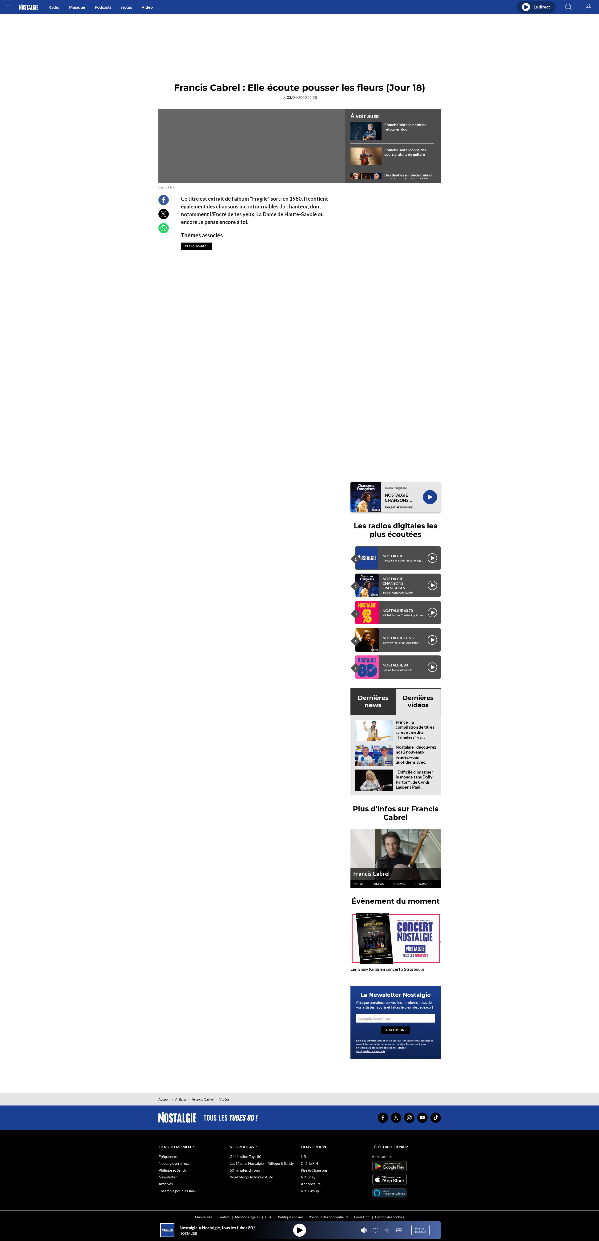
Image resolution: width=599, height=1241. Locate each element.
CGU (268, 1217)
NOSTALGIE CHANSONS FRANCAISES (398, 498)
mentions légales (395, 1047)
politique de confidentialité (370, 1051)
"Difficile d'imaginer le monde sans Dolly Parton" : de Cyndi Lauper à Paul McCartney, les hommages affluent (414, 784)
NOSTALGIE (392, 556)
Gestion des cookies (389, 1217)
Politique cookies (290, 1217)
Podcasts (103, 7)
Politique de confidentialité (328, 1217)
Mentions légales (247, 1217)
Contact (223, 1217)
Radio (53, 7)
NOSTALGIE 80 (395, 665)
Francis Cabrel (371, 873)
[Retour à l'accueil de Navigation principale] (28, 7)
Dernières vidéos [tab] (418, 701)
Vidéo (147, 7)
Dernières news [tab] (373, 701)
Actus (126, 7)
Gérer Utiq (362, 1217)
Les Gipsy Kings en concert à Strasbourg (387, 969)
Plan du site (203, 1217)
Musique (77, 7)
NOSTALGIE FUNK (398, 637)
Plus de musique (420, 1230)
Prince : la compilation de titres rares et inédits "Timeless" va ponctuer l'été (415, 732)
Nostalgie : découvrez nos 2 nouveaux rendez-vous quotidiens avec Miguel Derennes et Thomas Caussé (416, 759)
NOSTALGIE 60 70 (397, 610)
